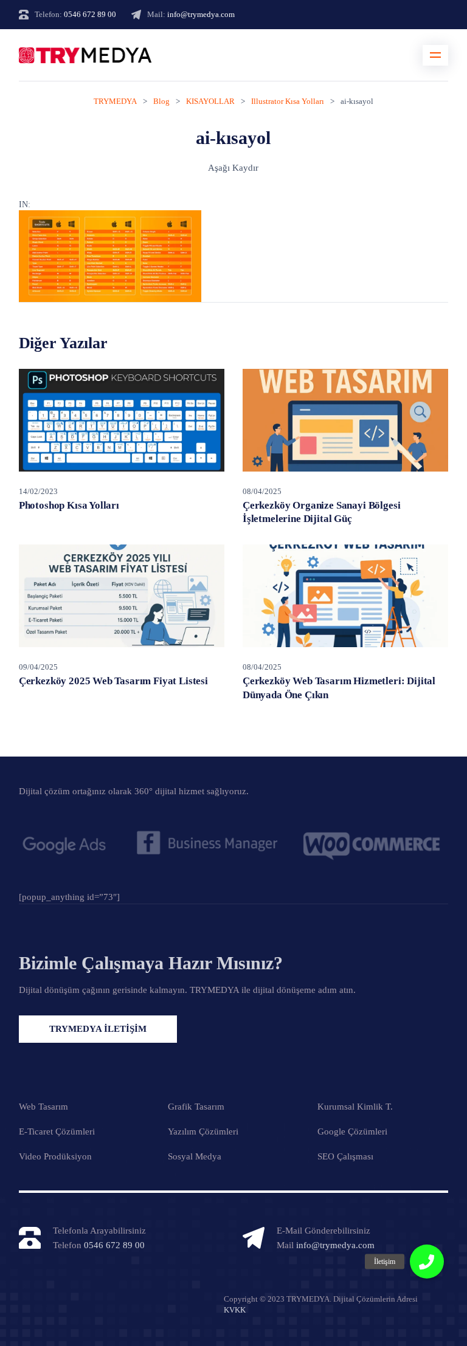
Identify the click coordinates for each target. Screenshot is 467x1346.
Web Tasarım (43, 1106)
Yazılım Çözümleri (203, 1131)
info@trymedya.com (201, 14)
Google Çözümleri (352, 1131)
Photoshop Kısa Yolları (69, 505)
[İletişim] (427, 1262)
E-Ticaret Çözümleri (57, 1131)
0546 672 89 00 (90, 14)
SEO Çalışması (345, 1156)
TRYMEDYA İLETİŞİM (98, 1029)
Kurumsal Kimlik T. (355, 1106)
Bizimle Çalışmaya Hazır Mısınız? (151, 963)
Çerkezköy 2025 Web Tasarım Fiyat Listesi (113, 681)
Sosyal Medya (194, 1156)
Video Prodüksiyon (55, 1156)
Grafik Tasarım (196, 1106)
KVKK (235, 1309)
